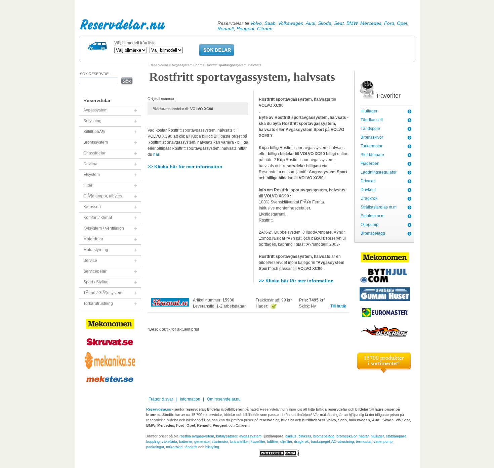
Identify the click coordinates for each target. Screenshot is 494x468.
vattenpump (383, 441)
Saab (270, 23)
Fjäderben (370, 163)
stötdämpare (396, 436)
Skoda (324, 23)
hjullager (377, 436)
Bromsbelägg (373, 233)
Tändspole (370, 128)
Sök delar (216, 50)
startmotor (220, 441)
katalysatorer (226, 436)
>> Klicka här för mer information (185, 166)
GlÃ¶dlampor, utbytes (102, 196)
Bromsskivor (372, 137)
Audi (310, 23)
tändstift (190, 447)
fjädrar (364, 436)
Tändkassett (372, 120)
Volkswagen (290, 23)
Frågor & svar (161, 399)
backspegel (320, 441)
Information (190, 399)
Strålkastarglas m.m (379, 207)
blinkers (304, 436)
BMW (352, 23)
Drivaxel (368, 181)
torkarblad (174, 447)
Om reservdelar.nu (224, 399)
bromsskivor (346, 436)
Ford (389, 23)
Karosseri (92, 206)
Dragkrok (369, 198)
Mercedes (370, 23)
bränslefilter (239, 441)
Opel (402, 23)
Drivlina (90, 163)
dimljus (290, 436)
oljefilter (286, 441)
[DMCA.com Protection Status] (279, 455)
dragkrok (301, 441)
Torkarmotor (371, 146)
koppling (153, 441)
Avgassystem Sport (187, 65)
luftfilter (272, 441)
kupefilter (258, 441)
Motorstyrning (95, 249)
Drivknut (368, 189)
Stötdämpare (372, 154)
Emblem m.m (372, 216)
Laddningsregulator (379, 172)
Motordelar (93, 239)
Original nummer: (161, 99)
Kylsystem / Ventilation (103, 228)
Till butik (338, 306)
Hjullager (369, 111)
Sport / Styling (96, 282)
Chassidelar (94, 153)
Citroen (265, 28)
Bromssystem (95, 142)
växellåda (169, 441)
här (156, 154)
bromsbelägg (323, 436)
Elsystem (91, 174)
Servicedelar (95, 271)
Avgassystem (95, 110)
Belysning (92, 121)
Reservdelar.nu (122, 24)
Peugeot (245, 28)
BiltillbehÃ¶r (94, 131)
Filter (87, 185)
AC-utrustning (342, 441)
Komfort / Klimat (97, 217)
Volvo (256, 23)
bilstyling (212, 447)
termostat (363, 441)
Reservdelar (159, 65)
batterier (185, 441)
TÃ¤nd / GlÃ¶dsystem (102, 292)
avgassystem (250, 436)
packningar (155, 447)
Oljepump (369, 224)
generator (202, 441)
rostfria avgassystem (196, 436)
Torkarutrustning (98, 303)
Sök (127, 81)
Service (90, 260)
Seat (339, 23)
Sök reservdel (95, 74)
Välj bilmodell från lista (135, 43)
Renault (225, 28)
